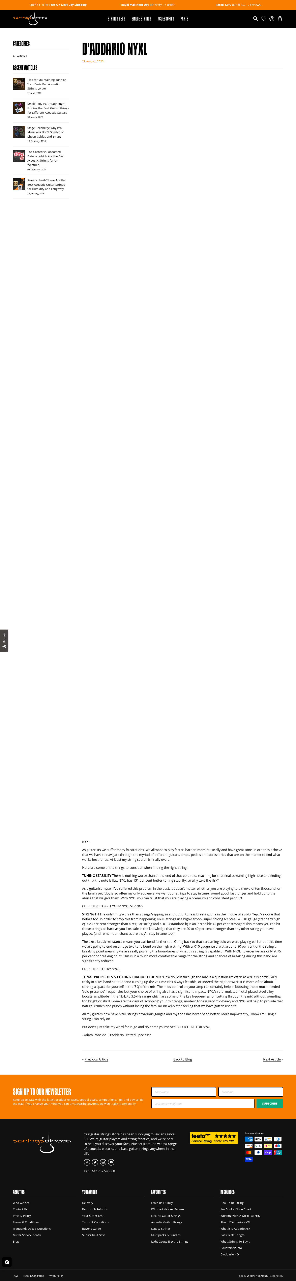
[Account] (272, 18)
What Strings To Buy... (235, 1241)
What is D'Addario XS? (235, 1229)
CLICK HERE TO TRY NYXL (100, 969)
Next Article (272, 1059)
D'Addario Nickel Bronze (167, 1209)
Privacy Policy (22, 1216)
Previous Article (96, 1059)
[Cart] (280, 18)
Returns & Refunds (95, 1209)
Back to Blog (182, 1059)
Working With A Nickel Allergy (240, 1216)
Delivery (87, 1203)
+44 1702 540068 (102, 1171)
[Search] (256, 18)
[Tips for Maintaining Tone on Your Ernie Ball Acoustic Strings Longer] (19, 84)
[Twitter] (95, 1162)
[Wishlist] (264, 18)
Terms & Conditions (26, 1222)
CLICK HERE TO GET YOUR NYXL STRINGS (112, 906)
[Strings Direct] (30, 19)
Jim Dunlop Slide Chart (235, 1209)
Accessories (166, 19)
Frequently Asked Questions (32, 1229)
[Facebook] (87, 1162)
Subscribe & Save (94, 1235)
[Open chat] (7, 1262)
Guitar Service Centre (27, 1235)
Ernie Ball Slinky (162, 1203)
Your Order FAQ (92, 1216)
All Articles (20, 56)
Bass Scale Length (232, 1235)
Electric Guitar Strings (166, 1216)
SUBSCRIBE (269, 1103)
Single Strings (141, 19)
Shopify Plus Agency (257, 1275)
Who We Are (21, 1203)
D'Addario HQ (229, 1254)
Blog (16, 1241)
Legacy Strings (161, 1229)
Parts (184, 19)
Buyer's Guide (91, 1229)
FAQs (15, 1275)
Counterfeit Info (231, 1248)
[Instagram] (103, 1162)
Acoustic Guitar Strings (166, 1222)
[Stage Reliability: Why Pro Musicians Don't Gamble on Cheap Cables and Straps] (19, 132)
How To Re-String (232, 1203)
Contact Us (20, 1209)
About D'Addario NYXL (235, 1222)
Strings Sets (116, 19)
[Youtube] (111, 1162)
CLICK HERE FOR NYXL (194, 1027)
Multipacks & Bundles (166, 1235)
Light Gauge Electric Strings (169, 1241)
